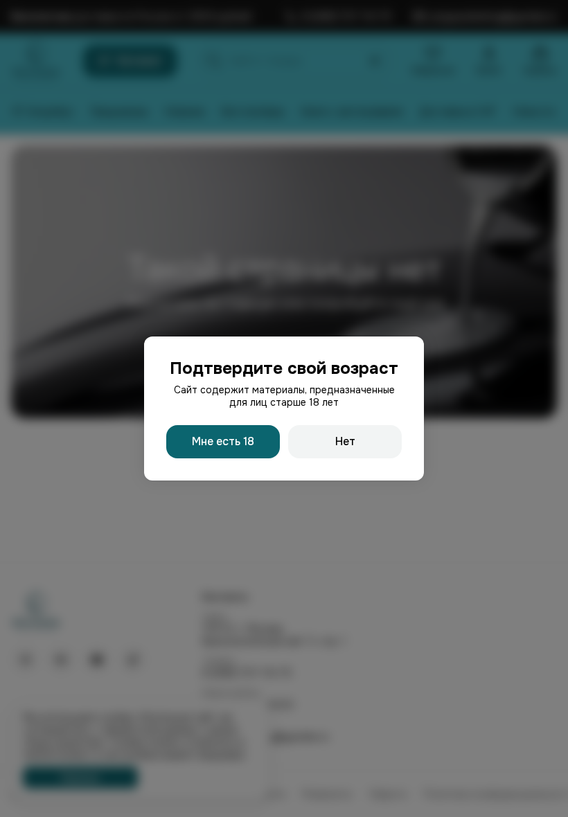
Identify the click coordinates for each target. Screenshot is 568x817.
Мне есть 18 (223, 441)
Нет (345, 441)
